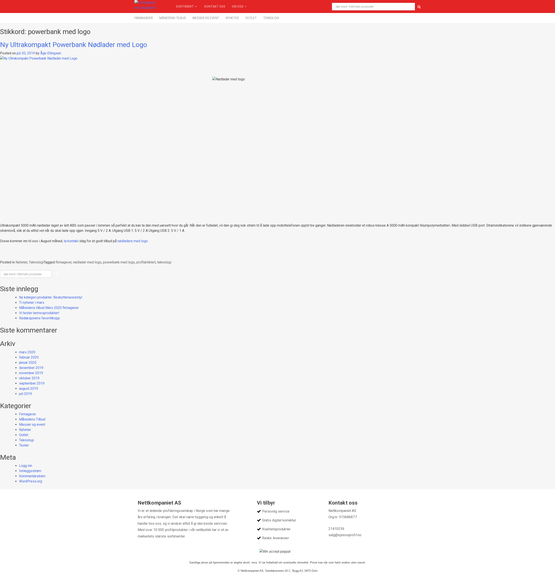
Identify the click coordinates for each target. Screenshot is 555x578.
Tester (24, 445)
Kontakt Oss (214, 6)
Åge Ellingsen (50, 53)
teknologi (164, 262)
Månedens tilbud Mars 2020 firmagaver (49, 308)
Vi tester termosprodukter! (39, 313)
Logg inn (25, 466)
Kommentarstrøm (32, 476)
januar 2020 (27, 362)
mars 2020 (27, 352)
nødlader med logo (87, 262)
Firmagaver (143, 18)
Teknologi (271, 18)
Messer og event (206, 18)
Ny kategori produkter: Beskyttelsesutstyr (50, 297)
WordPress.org (30, 481)
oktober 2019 (29, 378)
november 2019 (31, 373)
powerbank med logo (119, 262)
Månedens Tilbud (172, 18)
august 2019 (28, 388)
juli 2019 (25, 394)
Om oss (237, 6)
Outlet (251, 18)
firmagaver (64, 262)
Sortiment (185, 6)
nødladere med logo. (133, 241)
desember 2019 (31, 368)
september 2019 (31, 383)
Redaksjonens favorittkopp (39, 318)
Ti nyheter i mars (31, 302)
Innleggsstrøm (30, 471)
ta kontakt (71, 241)
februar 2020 (29, 357)
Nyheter (232, 18)
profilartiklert (146, 262)
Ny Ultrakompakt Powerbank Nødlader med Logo (73, 45)
